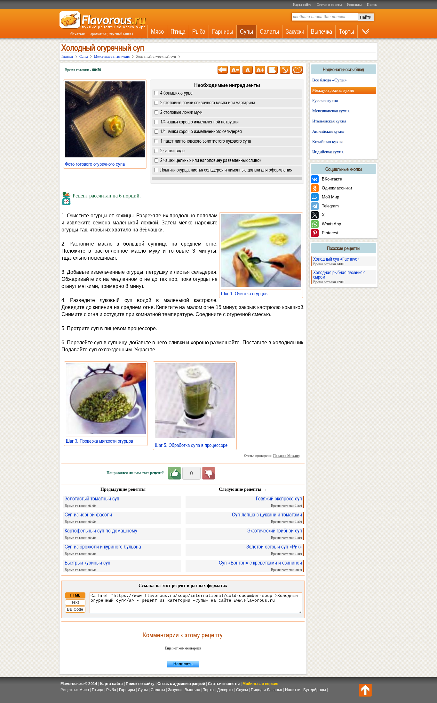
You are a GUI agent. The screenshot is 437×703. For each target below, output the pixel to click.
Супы (246, 31)
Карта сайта (302, 4)
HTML (75, 595)
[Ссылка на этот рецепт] (285, 69)
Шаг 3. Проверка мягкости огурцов (101, 441)
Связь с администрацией (181, 684)
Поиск (372, 4)
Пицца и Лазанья (266, 690)
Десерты (225, 690)
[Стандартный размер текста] (247, 69)
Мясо (157, 31)
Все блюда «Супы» (329, 80)
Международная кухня (333, 90)
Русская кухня (325, 100)
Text (75, 602)
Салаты (269, 31)
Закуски (295, 31)
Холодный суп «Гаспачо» (336, 261)
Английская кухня (328, 131)
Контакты (354, 4)
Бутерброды (314, 690)
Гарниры (222, 31)
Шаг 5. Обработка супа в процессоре (193, 445)
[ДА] (174, 473)
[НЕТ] (208, 473)
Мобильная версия (260, 684)
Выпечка (321, 31)
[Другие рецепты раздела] (272, 69)
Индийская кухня (327, 151)
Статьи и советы (329, 4)
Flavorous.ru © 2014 (78, 684)
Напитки (292, 690)
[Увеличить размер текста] (260, 69)
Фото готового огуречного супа (97, 164)
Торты (346, 31)
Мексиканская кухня (330, 110)
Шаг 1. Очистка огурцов (246, 293)
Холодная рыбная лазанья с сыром (339, 277)
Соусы (242, 690)
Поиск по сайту (140, 684)
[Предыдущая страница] (222, 69)
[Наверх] (365, 690)
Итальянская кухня (329, 121)
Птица (178, 31)
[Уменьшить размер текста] (235, 69)
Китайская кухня (327, 141)
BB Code (75, 609)
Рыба (198, 31)
